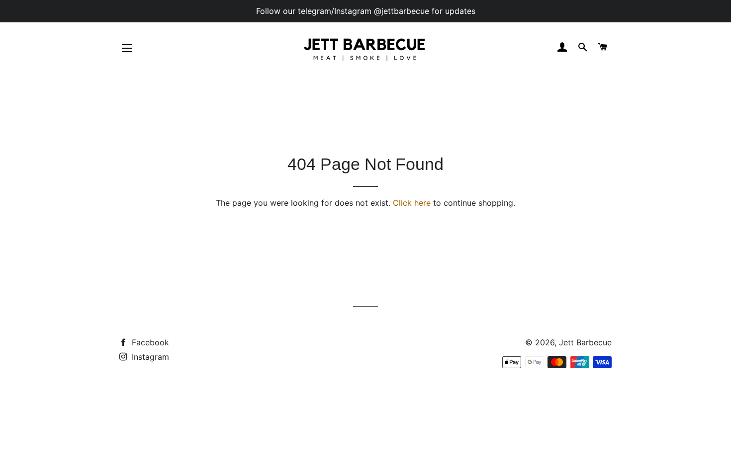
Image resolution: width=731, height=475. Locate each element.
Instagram (149, 357)
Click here (412, 203)
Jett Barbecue (585, 342)
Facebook (149, 342)
